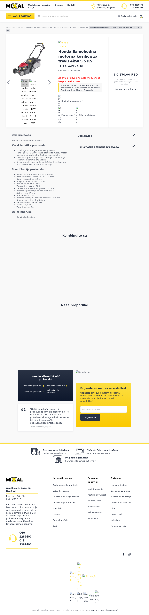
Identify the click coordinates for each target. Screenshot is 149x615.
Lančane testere (119, 485)
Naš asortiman (95, 512)
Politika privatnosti (97, 495)
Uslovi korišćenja (61, 491)
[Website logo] (17, 6)
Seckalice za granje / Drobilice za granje (121, 494)
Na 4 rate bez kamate (97, 453)
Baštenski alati (43, 28)
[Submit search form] (39, 16)
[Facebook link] (124, 553)
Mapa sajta (93, 518)
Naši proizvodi (22, 16)
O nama (59, 5)
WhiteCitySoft (111, 610)
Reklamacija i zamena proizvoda (98, 146)
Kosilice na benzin (77, 28)
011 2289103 (137, 7)
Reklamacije (94, 506)
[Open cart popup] (141, 16)
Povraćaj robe (94, 500)
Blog (55, 526)
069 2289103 (136, 5)
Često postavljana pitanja (65, 485)
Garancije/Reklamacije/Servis (79, 461)
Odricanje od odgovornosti (66, 497)
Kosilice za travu (59, 28)
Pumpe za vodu (118, 526)
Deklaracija (85, 135)
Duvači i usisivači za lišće (121, 505)
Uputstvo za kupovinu (39, 5)
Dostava (57, 514)
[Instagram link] (129, 553)
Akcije (31, 7)
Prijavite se (90, 417)
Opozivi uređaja (60, 520)
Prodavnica (28, 28)
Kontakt (71, 5)
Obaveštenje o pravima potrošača (64, 505)
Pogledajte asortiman (53, 453)
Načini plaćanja (95, 489)
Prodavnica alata (13, 28)
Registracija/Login (129, 16)
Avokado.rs (96, 610)
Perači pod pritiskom (116, 517)
